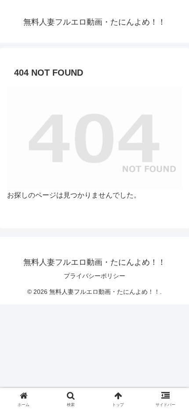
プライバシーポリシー (94, 275)
